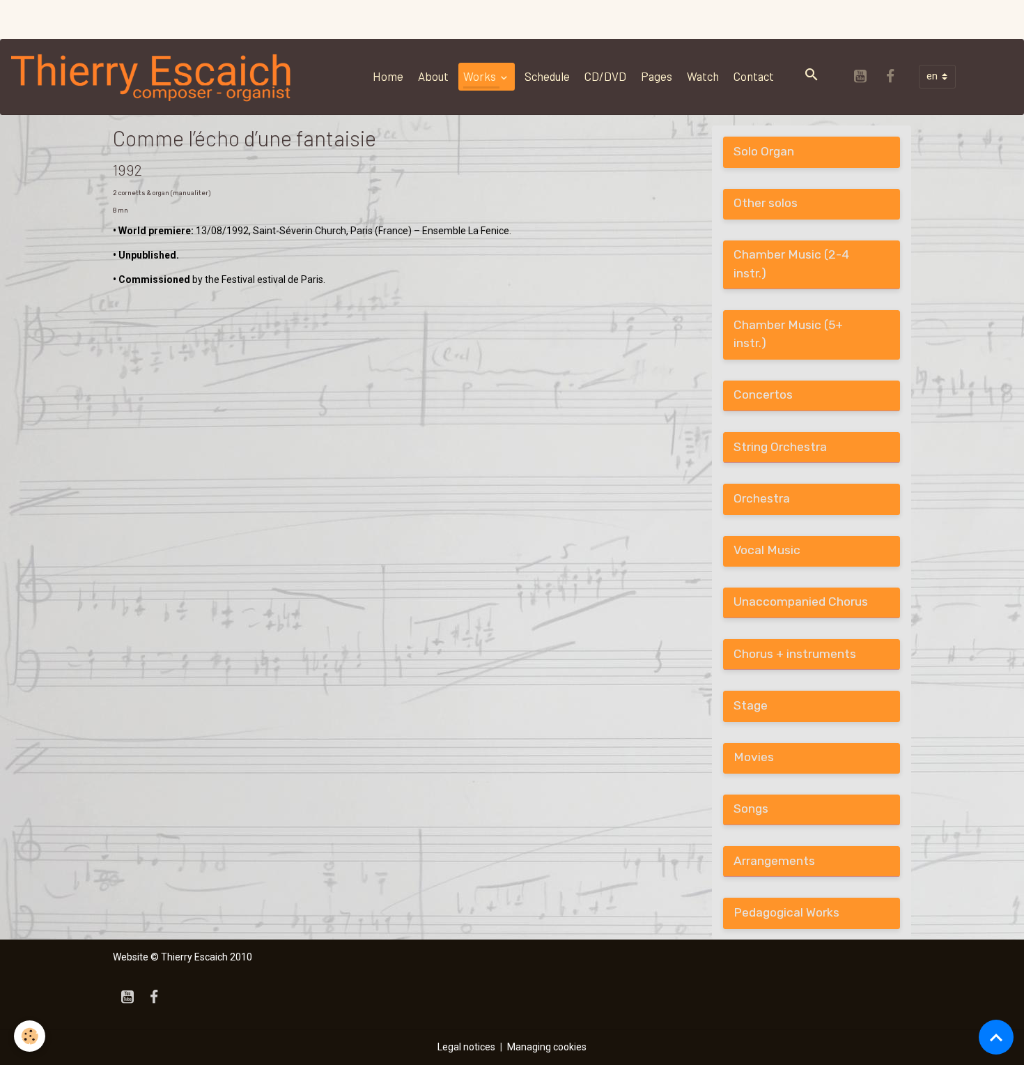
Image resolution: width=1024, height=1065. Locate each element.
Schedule (547, 76)
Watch (703, 76)
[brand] (155, 77)
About (433, 76)
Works (480, 76)
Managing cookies (547, 1046)
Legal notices (466, 1046)
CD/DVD (605, 76)
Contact (754, 76)
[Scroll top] (996, 1037)
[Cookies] (29, 1036)
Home (388, 76)
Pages (656, 76)
